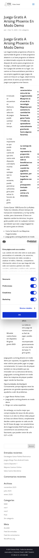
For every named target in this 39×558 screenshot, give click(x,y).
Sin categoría (8, 518)
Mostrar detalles (26, 308)
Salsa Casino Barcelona (12, 471)
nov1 (6, 507)
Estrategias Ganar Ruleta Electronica (17, 456)
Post (5, 515)
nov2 (6, 511)
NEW (5, 504)
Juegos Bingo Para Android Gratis (16, 460)
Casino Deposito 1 (10, 464)
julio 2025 (7, 491)
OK (19, 315)
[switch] (33, 286)
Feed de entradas (10, 531)
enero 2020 (8, 494)
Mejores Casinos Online (12, 467)
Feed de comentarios (12, 535)
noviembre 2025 (10, 487)
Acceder (7, 528)
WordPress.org (9, 539)
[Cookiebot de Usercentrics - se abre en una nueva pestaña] (28, 241)
